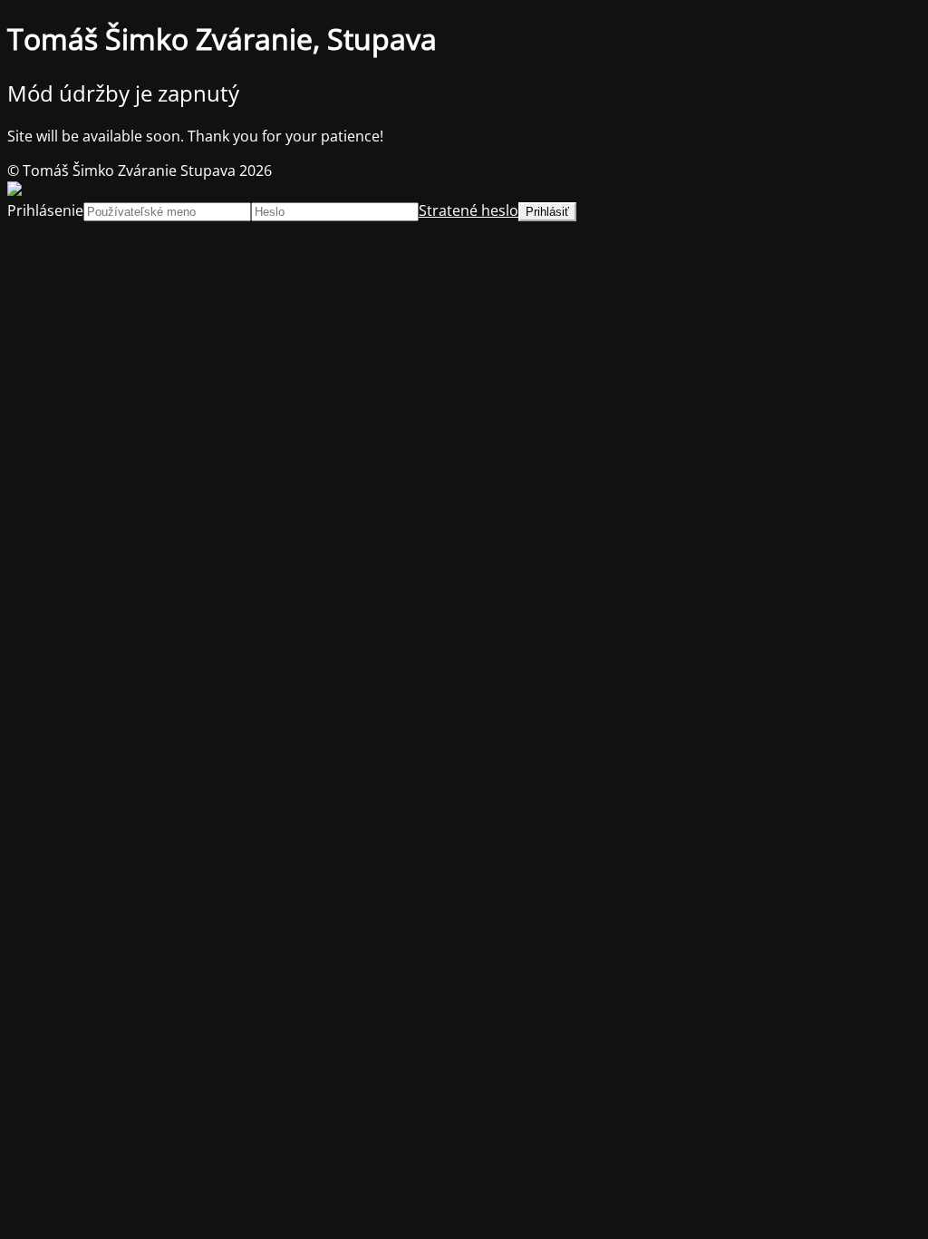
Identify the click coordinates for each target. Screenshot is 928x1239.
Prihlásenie (45, 210)
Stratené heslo (468, 210)
